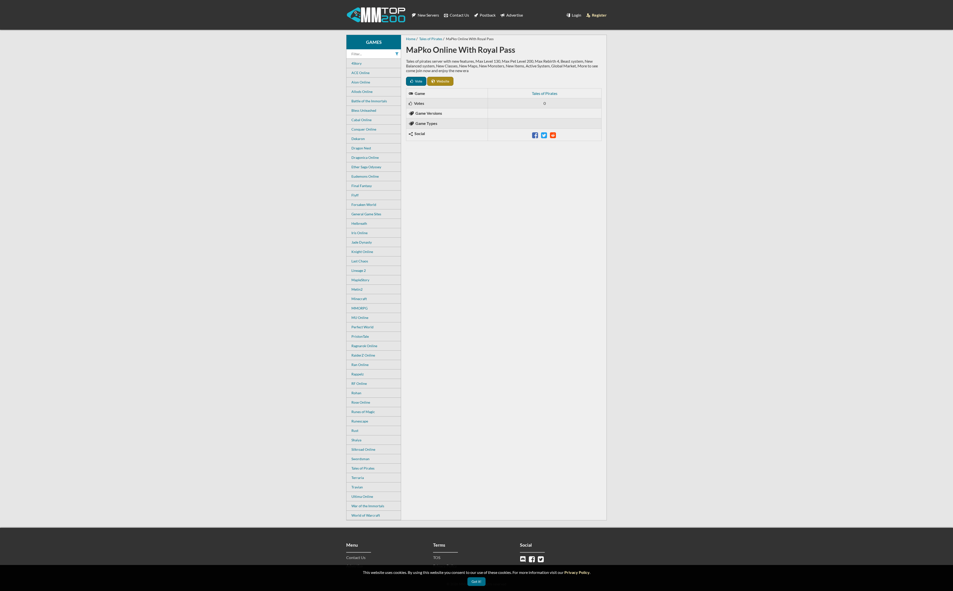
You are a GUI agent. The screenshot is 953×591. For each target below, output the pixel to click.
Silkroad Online (363, 449)
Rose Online (360, 402)
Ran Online (360, 365)
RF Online (359, 383)
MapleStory (360, 280)
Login (576, 15)
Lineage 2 (358, 270)
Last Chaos (359, 261)
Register (599, 15)
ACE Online (360, 73)
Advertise (514, 15)
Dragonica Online (365, 157)
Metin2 (357, 289)
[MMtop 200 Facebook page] (532, 558)
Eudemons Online (365, 176)
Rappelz (357, 374)
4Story (356, 63)
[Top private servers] (376, 14)
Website (442, 81)
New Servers (428, 15)
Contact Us (459, 15)
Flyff (355, 195)
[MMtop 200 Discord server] (523, 558)
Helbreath (359, 223)
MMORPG (359, 308)
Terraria (357, 478)
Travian (357, 487)
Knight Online (362, 252)
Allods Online (362, 91)
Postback (487, 15)
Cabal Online (361, 120)
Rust (354, 430)
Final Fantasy (361, 186)
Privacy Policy (577, 572)
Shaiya (356, 440)
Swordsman (360, 459)
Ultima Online (362, 496)
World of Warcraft (365, 515)
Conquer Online (363, 129)
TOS (436, 557)
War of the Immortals (367, 506)
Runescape (359, 421)
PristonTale (360, 336)
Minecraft (359, 299)
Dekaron (358, 139)
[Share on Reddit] (553, 134)
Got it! (476, 581)
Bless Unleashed (363, 110)
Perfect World (362, 327)
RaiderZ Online (363, 355)
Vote (418, 81)
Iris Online (359, 233)
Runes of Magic (363, 412)
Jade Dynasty (361, 242)
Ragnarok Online (364, 346)
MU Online (359, 317)
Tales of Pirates (362, 468)
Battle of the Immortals (369, 101)
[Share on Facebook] (535, 134)
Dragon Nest (361, 148)
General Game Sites (366, 214)
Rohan (356, 393)
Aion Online (360, 82)
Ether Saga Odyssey (366, 167)
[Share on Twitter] (544, 134)
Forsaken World (363, 204)
